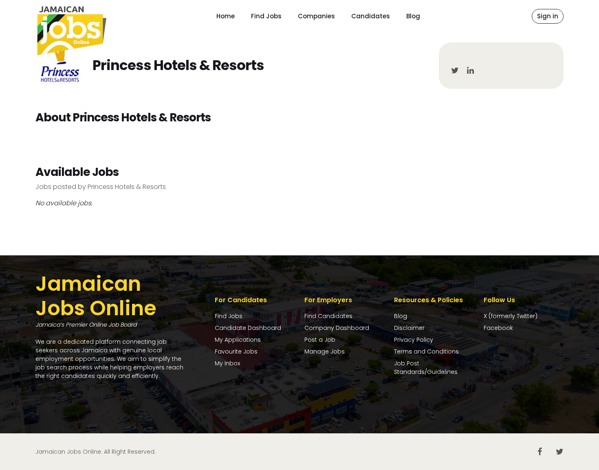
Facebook (498, 328)
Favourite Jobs (236, 351)
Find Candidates (328, 316)
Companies (316, 16)
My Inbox (227, 363)
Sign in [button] (547, 16)
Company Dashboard (336, 328)
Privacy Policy (413, 340)
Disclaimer (409, 328)
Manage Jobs (324, 351)
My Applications (238, 340)
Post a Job (319, 340)
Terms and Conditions (426, 351)
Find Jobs (266, 16)
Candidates (370, 16)
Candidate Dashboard (248, 328)
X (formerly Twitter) (510, 316)
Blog (413, 16)
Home (225, 16)
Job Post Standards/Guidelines (426, 367)
